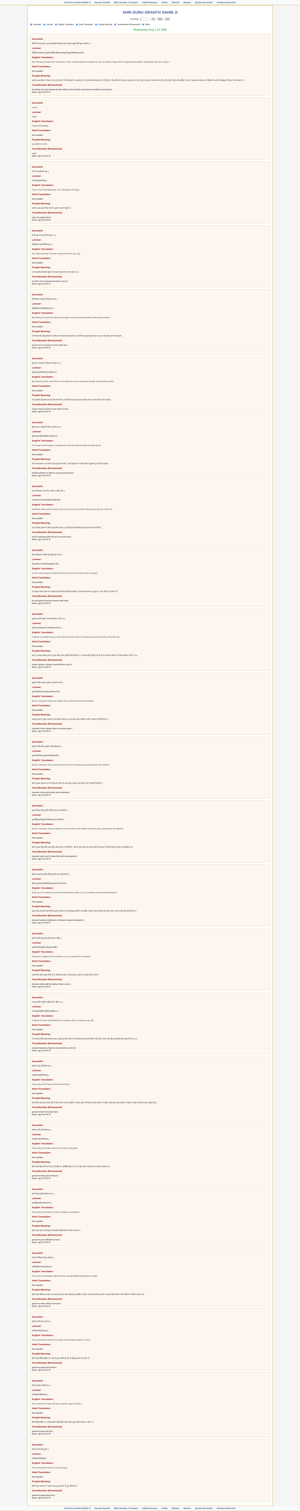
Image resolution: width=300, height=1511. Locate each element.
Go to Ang (134, 19)
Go (153, 19)
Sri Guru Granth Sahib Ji (77, 2)
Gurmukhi (37, 24)
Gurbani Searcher (226, 2)
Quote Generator (204, 2)
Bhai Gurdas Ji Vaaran (126, 2)
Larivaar (49, 24)
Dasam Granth (102, 2)
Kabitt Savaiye (149, 2)
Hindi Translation (86, 24)
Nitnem (175, 2)
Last (167, 19)
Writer (147, 24)
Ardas (164, 2)
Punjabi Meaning (105, 24)
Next (160, 19)
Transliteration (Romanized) (128, 24)
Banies (187, 2)
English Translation (66, 24)
